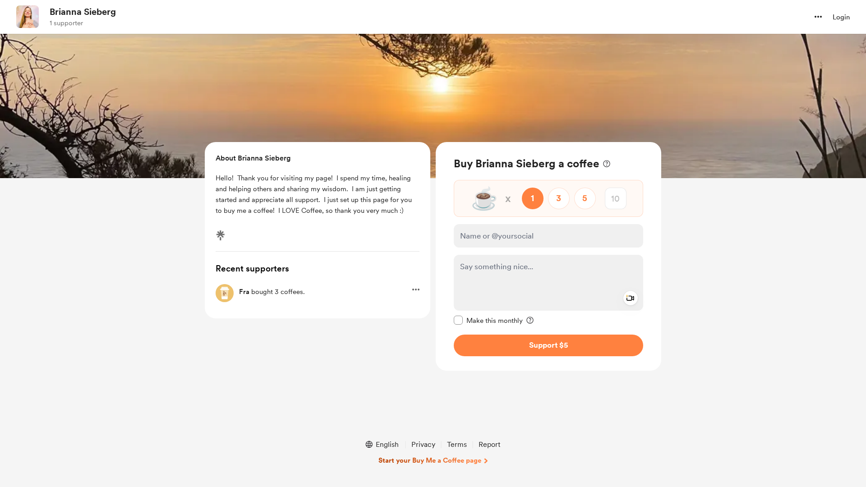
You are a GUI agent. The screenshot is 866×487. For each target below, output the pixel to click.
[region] (548, 256)
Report (489, 444)
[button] (818, 16)
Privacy (423, 444)
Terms (457, 444)
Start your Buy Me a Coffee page (429, 460)
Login (841, 17)
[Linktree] (221, 235)
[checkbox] (488, 320)
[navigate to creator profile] (27, 16)
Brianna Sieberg (83, 11)
